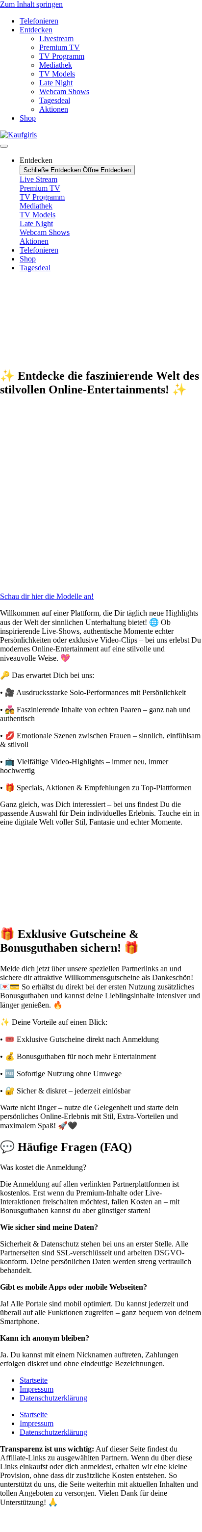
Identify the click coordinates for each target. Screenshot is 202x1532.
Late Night (56, 82)
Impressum (36, 1389)
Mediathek (55, 65)
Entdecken (36, 30)
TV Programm (61, 56)
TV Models (57, 74)
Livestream (56, 38)
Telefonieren (39, 21)
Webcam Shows (64, 91)
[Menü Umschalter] (4, 146)
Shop (28, 118)
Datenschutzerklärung (53, 1398)
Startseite (34, 1380)
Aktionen (53, 109)
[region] (101, 319)
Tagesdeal (54, 100)
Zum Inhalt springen (31, 4)
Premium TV (59, 47)
